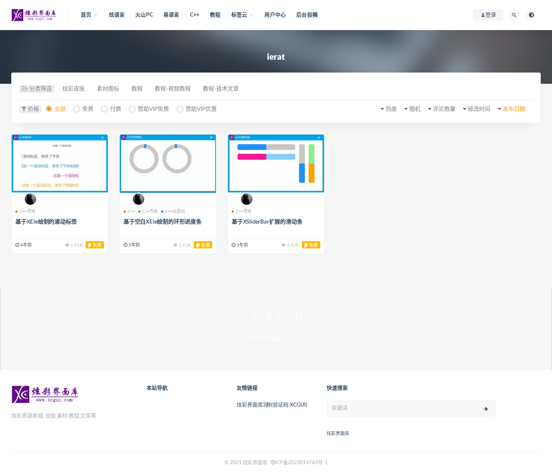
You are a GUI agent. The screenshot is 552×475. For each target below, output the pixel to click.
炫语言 (117, 15)
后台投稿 (307, 15)
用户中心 (275, 15)
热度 (391, 109)
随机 (415, 109)
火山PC (144, 15)
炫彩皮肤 (73, 89)
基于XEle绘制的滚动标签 (46, 222)
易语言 (171, 15)
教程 (215, 15)
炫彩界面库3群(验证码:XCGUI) (276, 339)
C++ (195, 15)
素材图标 (108, 89)
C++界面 (27, 211)
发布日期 (514, 109)
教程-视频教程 (173, 89)
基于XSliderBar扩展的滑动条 (267, 222)
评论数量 (444, 109)
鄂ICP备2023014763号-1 (299, 462)
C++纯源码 (175, 211)
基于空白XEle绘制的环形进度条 (163, 222)
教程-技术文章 (221, 89)
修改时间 (479, 109)
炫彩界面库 (338, 433)
